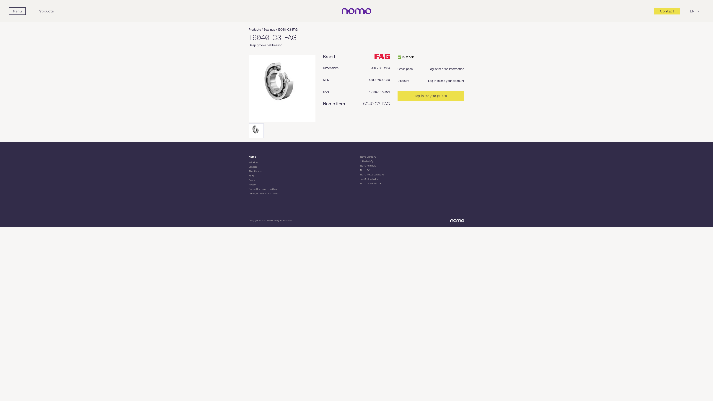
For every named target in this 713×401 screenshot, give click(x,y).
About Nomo (255, 171)
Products (46, 11)
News (251, 176)
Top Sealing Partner (369, 179)
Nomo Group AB (368, 157)
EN (692, 11)
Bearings (269, 29)
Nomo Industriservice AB (372, 174)
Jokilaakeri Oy (366, 161)
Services (253, 167)
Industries (253, 162)
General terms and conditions (263, 189)
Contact (253, 180)
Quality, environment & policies (264, 193)
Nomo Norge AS (368, 165)
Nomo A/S (365, 170)
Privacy (252, 184)
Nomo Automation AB (371, 183)
